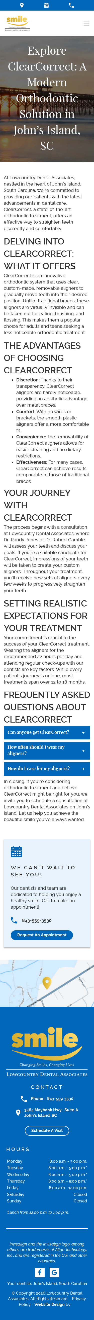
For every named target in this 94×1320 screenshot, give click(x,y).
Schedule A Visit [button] (47, 1130)
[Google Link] (54, 1272)
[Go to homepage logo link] (47, 1051)
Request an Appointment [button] (41, 935)
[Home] (17, 23)
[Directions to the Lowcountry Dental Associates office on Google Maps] (22, 5)
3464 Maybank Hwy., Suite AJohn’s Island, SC (51, 1113)
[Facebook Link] (40, 1272)
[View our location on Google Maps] (47, 983)
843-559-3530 (37, 920)
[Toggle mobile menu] (86, 23)
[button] (46, 5)
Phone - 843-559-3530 (52, 1098)
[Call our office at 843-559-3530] (71, 5)
